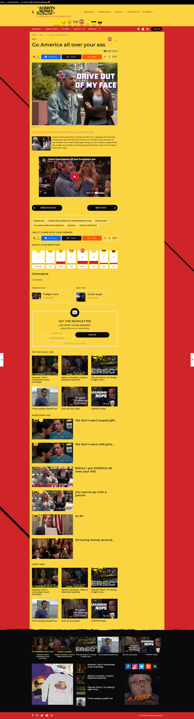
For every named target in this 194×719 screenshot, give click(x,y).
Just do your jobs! (71, 408)
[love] (41, 515)
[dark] (36, 443)
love (71, 266)
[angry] (110, 39)
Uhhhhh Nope (98, 408)
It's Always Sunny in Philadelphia (49, 225)
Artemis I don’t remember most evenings (40, 379)
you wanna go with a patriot (91, 493)
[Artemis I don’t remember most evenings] (45, 365)
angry (82, 266)
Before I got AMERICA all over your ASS (93, 469)
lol (113, 266)
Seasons (88, 12)
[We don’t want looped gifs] (52, 429)
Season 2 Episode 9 (85, 132)
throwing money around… (94, 540)
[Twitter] (141, 666)
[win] (95, 356)
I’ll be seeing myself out (44, 408)
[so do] (52, 524)
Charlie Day (39, 221)
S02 (34, 39)
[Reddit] (148, 666)
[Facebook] (128, 666)
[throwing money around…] (52, 548)
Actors (119, 12)
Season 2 (71, 225)
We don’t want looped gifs (95, 420)
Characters (104, 12)
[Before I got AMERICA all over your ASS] (52, 477)
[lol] (100, 356)
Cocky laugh (95, 294)
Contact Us (133, 12)
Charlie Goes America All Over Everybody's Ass (53, 132)
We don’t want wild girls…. (95, 444)
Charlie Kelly (101, 221)
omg (93, 266)
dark (61, 266)
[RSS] (155, 666)
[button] (33, 12)
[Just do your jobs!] (75, 396)
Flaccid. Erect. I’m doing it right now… (104, 378)
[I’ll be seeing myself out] (45, 396)
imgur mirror (36, 127)
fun (50, 266)
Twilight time (51, 294)
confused (38, 266)
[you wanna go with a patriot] (52, 500)
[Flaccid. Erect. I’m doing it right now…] (104, 365)
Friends (147, 12)
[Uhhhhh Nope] (104, 396)
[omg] (115, 39)
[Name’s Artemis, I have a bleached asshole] (75, 365)
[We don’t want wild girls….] (52, 453)
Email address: (57, 333)
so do (79, 516)
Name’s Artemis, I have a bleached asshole (75, 378)
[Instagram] (135, 666)
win (104, 266)
